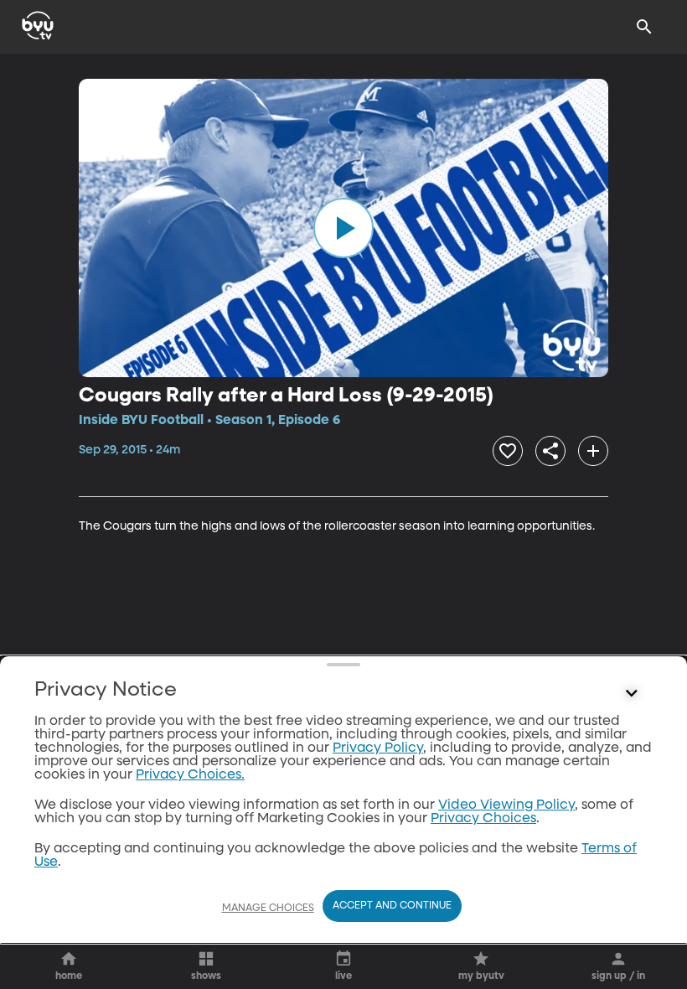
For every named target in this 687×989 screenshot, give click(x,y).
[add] (593, 451)
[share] (550, 451)
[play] (343, 228)
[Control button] (632, 694)
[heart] (508, 451)
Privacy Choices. (190, 775)
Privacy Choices (483, 819)
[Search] (644, 27)
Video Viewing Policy (506, 805)
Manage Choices (268, 909)
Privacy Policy (378, 748)
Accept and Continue (392, 906)
